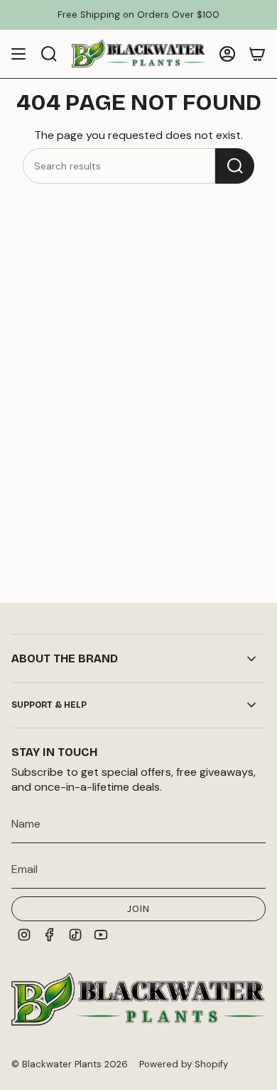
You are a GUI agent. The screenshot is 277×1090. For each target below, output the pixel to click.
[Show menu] (18, 54)
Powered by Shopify (183, 1064)
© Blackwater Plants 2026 (69, 1064)
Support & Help (49, 705)
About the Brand (64, 658)
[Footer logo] (138, 999)
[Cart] (257, 54)
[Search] (234, 166)
